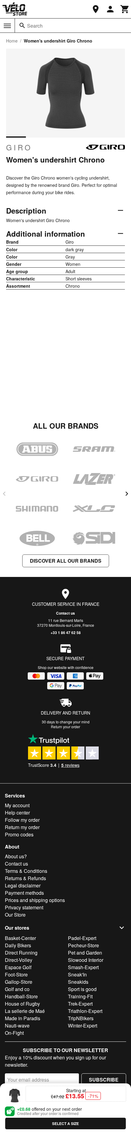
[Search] (22, 26)
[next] (126, 493)
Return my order (22, 827)
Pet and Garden (85, 952)
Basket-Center (20, 938)
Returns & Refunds (25, 878)
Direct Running (21, 952)
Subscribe (104, 1079)
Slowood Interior (85, 959)
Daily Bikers (18, 945)
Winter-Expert (82, 1025)
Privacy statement (24, 907)
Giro (19, 147)
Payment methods (24, 892)
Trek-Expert (80, 1003)
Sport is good (82, 989)
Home (12, 41)
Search (35, 25)
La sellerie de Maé (25, 1010)
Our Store (15, 914)
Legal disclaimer (23, 885)
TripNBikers (81, 1018)
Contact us (65, 613)
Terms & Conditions (26, 870)
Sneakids (78, 981)
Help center (17, 812)
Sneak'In (77, 974)
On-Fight (14, 1032)
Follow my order (22, 819)
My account (17, 805)
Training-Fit (80, 996)
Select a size (65, 1123)
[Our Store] (96, 9)
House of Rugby (22, 1003)
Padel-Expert (82, 938)
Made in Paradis (22, 1018)
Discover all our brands (65, 560)
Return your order (65, 726)
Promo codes (19, 834)
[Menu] (7, 26)
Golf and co (17, 989)
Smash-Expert (83, 967)
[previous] (4, 493)
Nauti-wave (17, 1025)
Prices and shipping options (35, 900)
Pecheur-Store (83, 945)
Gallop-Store (18, 981)
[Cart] (125, 9)
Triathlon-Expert (85, 1010)
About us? (16, 856)
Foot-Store (16, 974)
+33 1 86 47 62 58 (66, 632)
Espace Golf (18, 967)
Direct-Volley (18, 959)
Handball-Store (21, 996)
